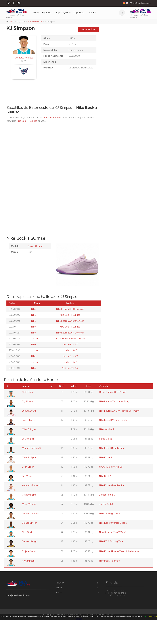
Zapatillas (78, 12)
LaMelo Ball (28, 438)
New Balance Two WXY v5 (112, 532)
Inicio (36, 12)
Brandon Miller (29, 522)
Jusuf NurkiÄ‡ (29, 410)
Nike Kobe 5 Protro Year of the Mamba (119, 551)
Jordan (34, 338)
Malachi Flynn (29, 457)
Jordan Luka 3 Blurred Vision (70, 338)
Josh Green (28, 466)
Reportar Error (88, 29)
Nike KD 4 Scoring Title (111, 541)
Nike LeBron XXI (70, 344)
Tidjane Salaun (29, 551)
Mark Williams (29, 504)
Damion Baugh (29, 541)
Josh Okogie (28, 420)
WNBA (92, 12)
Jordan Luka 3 (70, 350)
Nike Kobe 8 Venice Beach (113, 420)
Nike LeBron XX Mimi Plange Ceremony (119, 410)
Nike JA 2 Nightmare (109, 513)
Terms (59, 588)
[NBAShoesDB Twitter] (8, 3)
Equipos (46, 12)
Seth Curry (27, 392)
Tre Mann (27, 476)
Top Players (62, 12)
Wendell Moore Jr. (31, 485)
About (59, 592)
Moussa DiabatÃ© (31, 448)
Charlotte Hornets (35, 22)
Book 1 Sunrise (35, 246)
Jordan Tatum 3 (107, 494)
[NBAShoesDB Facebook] (13, 3)
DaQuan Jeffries (30, 513)
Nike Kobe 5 (105, 457)
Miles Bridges (29, 429)
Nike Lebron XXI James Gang (114, 401)
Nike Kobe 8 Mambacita (111, 448)
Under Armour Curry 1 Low (112, 392)
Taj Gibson (27, 401)
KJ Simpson (28, 560)
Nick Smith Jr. (29, 532)
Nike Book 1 (105, 476)
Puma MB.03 (105, 438)
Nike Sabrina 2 (106, 429)
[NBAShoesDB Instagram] (18, 3)
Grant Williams (29, 494)
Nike (33, 309)
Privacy (60, 583)
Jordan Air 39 (106, 504)
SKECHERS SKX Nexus (111, 466)
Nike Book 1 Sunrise (27, 121)
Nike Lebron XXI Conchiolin (70, 309)
